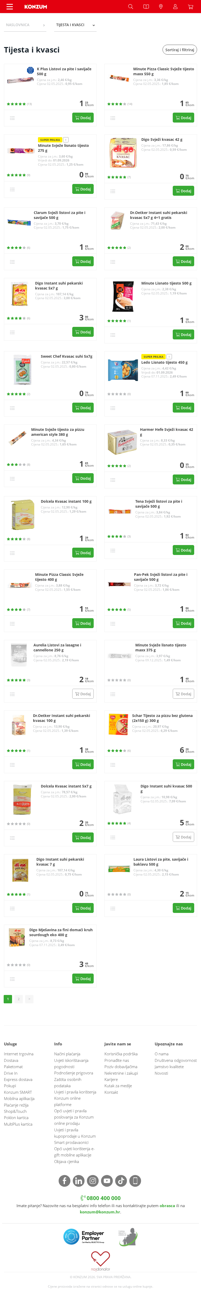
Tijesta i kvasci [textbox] (70, 24)
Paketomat (13, 1066)
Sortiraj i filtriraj (179, 49)
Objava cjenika (66, 1161)
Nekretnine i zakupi (121, 1073)
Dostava (11, 1060)
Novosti (161, 1073)
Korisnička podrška (121, 1053)
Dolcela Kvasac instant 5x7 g (66, 786)
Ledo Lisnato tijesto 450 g (164, 362)
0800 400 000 (103, 1198)
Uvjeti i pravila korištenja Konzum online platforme (75, 1098)
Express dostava (18, 1079)
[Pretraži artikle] (130, 6)
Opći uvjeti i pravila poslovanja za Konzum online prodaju (74, 1117)
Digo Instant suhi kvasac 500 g (166, 789)
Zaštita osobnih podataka (67, 1082)
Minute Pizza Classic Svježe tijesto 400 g (59, 577)
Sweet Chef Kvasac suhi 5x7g (66, 356)
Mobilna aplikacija (19, 1098)
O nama (162, 1053)
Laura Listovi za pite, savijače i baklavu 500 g (160, 862)
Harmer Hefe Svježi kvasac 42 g (166, 432)
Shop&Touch (15, 1111)
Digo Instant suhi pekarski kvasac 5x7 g (59, 286)
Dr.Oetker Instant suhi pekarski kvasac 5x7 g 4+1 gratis (158, 215)
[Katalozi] (146, 6)
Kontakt (111, 1092)
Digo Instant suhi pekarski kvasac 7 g (60, 862)
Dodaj (85, 117)
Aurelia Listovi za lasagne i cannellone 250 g (57, 647)
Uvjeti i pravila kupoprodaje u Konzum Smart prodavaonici (75, 1136)
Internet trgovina (19, 1053)
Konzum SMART (18, 1092)
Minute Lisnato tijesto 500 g (166, 283)
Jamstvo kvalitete (169, 1066)
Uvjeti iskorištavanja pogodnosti (71, 1063)
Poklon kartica (16, 1117)
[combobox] (25, 24)
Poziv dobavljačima (120, 1066)
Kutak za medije (118, 1085)
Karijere (111, 1079)
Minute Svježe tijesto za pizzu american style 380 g (57, 432)
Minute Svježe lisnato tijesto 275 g (63, 148)
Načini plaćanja (67, 1053)
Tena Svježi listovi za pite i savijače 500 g (158, 504)
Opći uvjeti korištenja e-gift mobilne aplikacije (74, 1151)
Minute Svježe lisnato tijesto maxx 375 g (160, 647)
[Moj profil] (175, 6)
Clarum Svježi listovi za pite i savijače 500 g (59, 215)
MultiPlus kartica (18, 1124)
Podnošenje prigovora (73, 1072)
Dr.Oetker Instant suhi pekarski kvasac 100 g (61, 718)
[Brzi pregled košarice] (192, 6)
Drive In (11, 1073)
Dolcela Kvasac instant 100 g (66, 501)
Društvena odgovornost (176, 1060)
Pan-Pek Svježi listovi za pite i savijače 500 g (160, 577)
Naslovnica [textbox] (17, 24)
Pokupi (10, 1085)
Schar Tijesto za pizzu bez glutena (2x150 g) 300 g (162, 718)
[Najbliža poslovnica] (161, 6)
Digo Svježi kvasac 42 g (161, 139)
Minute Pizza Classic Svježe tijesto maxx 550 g (163, 71)
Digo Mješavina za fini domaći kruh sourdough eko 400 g (61, 932)
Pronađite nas (116, 1060)
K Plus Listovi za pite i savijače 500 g (64, 71)
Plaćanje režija (16, 1105)
